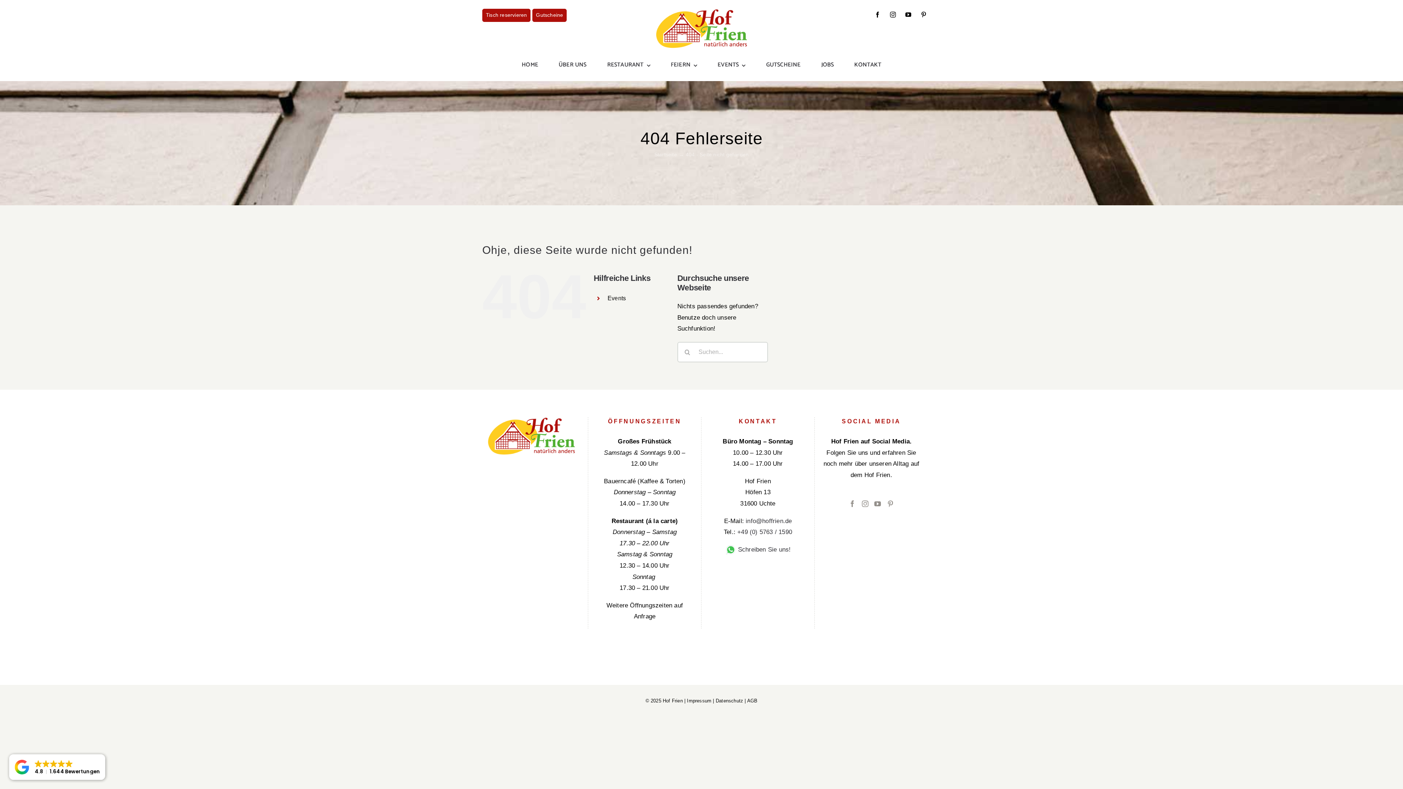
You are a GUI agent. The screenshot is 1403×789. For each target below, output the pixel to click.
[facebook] (877, 14)
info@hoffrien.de (769, 521)
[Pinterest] (890, 503)
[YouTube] (877, 503)
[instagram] (893, 14)
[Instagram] (865, 503)
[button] (57, 767)
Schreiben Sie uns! (763, 549)
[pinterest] (923, 14)
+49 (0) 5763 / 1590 (764, 532)
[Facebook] (852, 503)
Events (617, 298)
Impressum (699, 701)
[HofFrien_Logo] (701, 11)
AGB (752, 701)
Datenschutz (729, 701)
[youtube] (908, 14)
